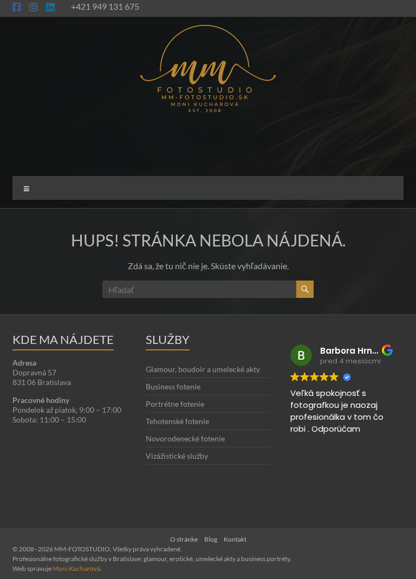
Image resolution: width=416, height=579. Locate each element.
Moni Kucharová (76, 568)
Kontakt (235, 539)
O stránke (184, 539)
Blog (210, 539)
